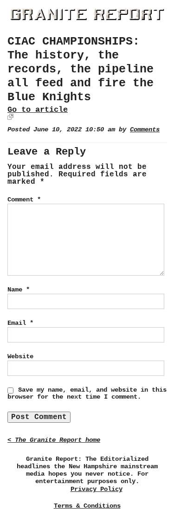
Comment (24, 199)
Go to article (37, 109)
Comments (145, 129)
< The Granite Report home (53, 440)
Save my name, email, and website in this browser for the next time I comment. (87, 393)
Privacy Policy (96, 489)
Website (20, 356)
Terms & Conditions (87, 506)
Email (20, 323)
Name (18, 289)
